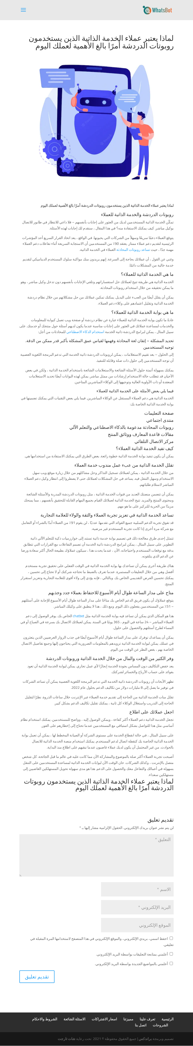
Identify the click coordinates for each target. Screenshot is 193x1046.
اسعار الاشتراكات (104, 1019)
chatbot (79, 616)
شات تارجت (66, 1038)
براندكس (145, 1038)
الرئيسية (168, 1019)
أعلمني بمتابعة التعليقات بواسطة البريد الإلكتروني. (132, 954)
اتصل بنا (141, 1025)
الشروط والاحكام (44, 1019)
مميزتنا (128, 1019)
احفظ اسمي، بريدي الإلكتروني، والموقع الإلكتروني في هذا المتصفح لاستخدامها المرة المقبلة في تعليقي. (102, 941)
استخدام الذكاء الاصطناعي (85, 331)
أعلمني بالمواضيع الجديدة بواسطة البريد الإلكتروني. (131, 964)
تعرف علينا (147, 1019)
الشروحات (160, 1025)
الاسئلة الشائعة (74, 1019)
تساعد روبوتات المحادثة (133, 249)
